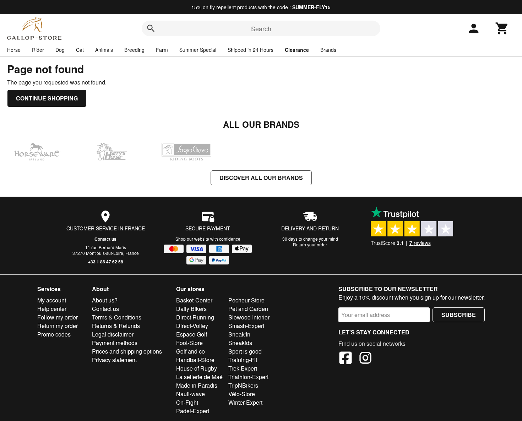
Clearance (297, 49)
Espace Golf (191, 334)
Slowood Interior (249, 317)
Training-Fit (242, 360)
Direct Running (195, 317)
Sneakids (240, 343)
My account (51, 300)
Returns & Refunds (116, 326)
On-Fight (187, 402)
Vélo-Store (241, 394)
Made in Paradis (196, 385)
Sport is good (245, 351)
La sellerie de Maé (199, 377)
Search (261, 28)
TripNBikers (243, 385)
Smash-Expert (246, 326)
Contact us (105, 239)
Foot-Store (189, 343)
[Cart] (502, 28)
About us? (105, 300)
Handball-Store (195, 360)
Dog (60, 49)
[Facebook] (345, 359)
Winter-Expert (245, 402)
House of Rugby (196, 368)
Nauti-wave (190, 394)
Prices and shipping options (127, 351)
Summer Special (197, 49)
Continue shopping (47, 98)
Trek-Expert (242, 368)
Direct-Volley (192, 326)
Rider (38, 49)
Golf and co (190, 351)
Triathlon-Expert (248, 377)
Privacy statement (114, 360)
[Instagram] (365, 359)
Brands (328, 49)
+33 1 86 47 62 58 (105, 261)
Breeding (134, 49)
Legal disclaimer (113, 334)
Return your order (310, 244)
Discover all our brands (261, 178)
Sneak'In (239, 334)
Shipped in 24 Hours (250, 49)
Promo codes (54, 334)
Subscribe (458, 315)
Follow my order (57, 317)
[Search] (151, 28)
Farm (162, 49)
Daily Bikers (191, 309)
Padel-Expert (192, 411)
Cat (80, 49)
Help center (51, 309)
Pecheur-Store (246, 300)
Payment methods (114, 343)
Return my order (57, 326)
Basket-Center (194, 300)
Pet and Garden (248, 309)
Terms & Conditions (116, 317)
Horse (14, 49)
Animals (104, 49)
